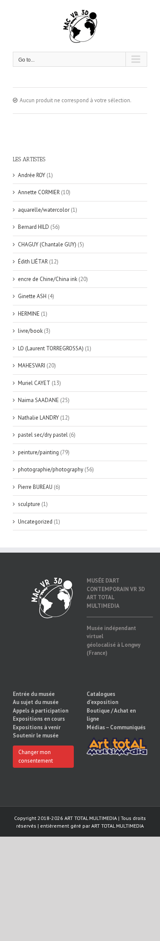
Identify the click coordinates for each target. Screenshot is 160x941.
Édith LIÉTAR (33, 261)
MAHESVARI (31, 365)
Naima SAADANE (38, 400)
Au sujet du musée (35, 702)
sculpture (29, 504)
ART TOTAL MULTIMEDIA (117, 826)
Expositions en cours (39, 718)
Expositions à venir (37, 727)
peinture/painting (38, 452)
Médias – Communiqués (116, 727)
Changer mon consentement (35, 756)
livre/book (30, 330)
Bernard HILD (33, 227)
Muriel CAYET (34, 383)
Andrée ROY (31, 175)
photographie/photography (50, 469)
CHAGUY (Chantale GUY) (47, 244)
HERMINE (29, 313)
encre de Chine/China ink (47, 279)
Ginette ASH (32, 296)
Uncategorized (35, 521)
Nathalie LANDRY (38, 417)
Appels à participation (40, 710)
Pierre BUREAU (35, 487)
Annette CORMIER (39, 192)
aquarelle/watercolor (44, 209)
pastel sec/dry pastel (43, 434)
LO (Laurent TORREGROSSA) (51, 348)
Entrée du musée (34, 694)
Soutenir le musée (35, 735)
